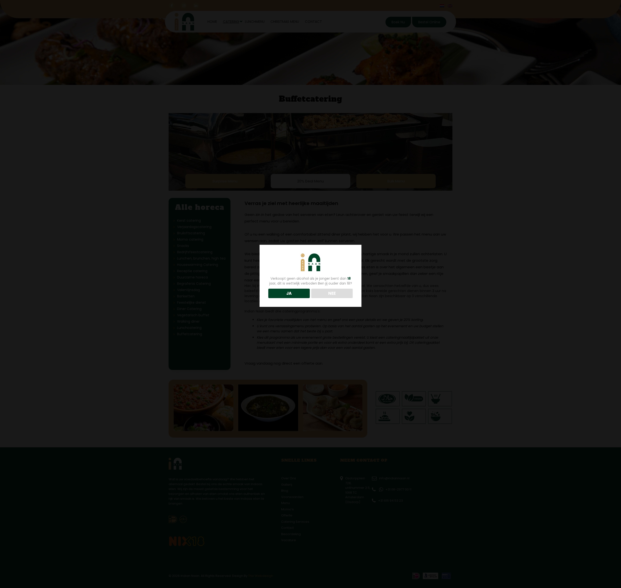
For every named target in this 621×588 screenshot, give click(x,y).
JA (289, 293)
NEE (332, 293)
